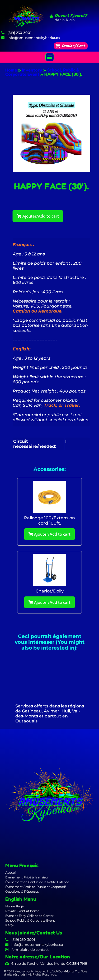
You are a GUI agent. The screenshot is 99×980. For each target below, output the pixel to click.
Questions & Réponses (22, 891)
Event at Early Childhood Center (29, 916)
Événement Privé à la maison (27, 877)
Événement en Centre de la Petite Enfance (37, 882)
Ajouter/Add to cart (40, 216)
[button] (71, 45)
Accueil (10, 873)
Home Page (14, 906)
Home (11, 70)
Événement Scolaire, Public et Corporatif (35, 887)
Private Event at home (22, 911)
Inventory (32, 70)
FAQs (9, 925)
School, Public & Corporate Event (30, 920)
